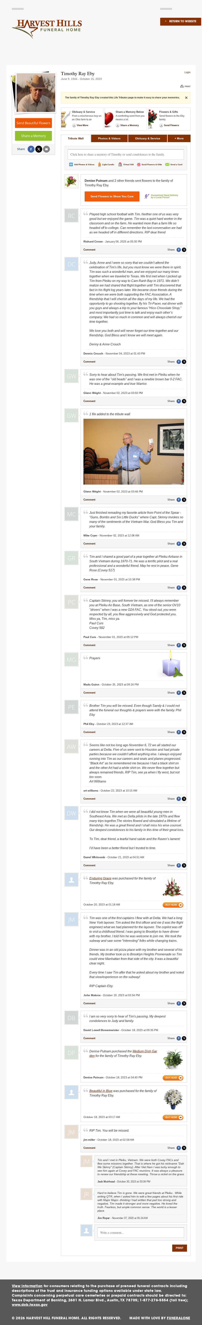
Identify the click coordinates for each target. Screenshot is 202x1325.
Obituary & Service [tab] (147, 138)
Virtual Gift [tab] (128, 164)
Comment (89, 249)
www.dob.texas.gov (30, 1304)
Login (187, 72)
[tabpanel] (126, 699)
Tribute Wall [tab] (76, 138)
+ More (183, 138)
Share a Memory (33, 136)
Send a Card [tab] (176, 164)
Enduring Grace (100, 878)
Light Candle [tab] (108, 164)
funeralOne (178, 1318)
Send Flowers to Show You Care (112, 196)
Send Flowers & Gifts (152, 164)
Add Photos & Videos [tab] (84, 164)
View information (27, 1286)
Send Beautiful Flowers (33, 123)
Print (179, 1248)
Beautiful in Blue (100, 1091)
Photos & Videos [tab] (109, 138)
